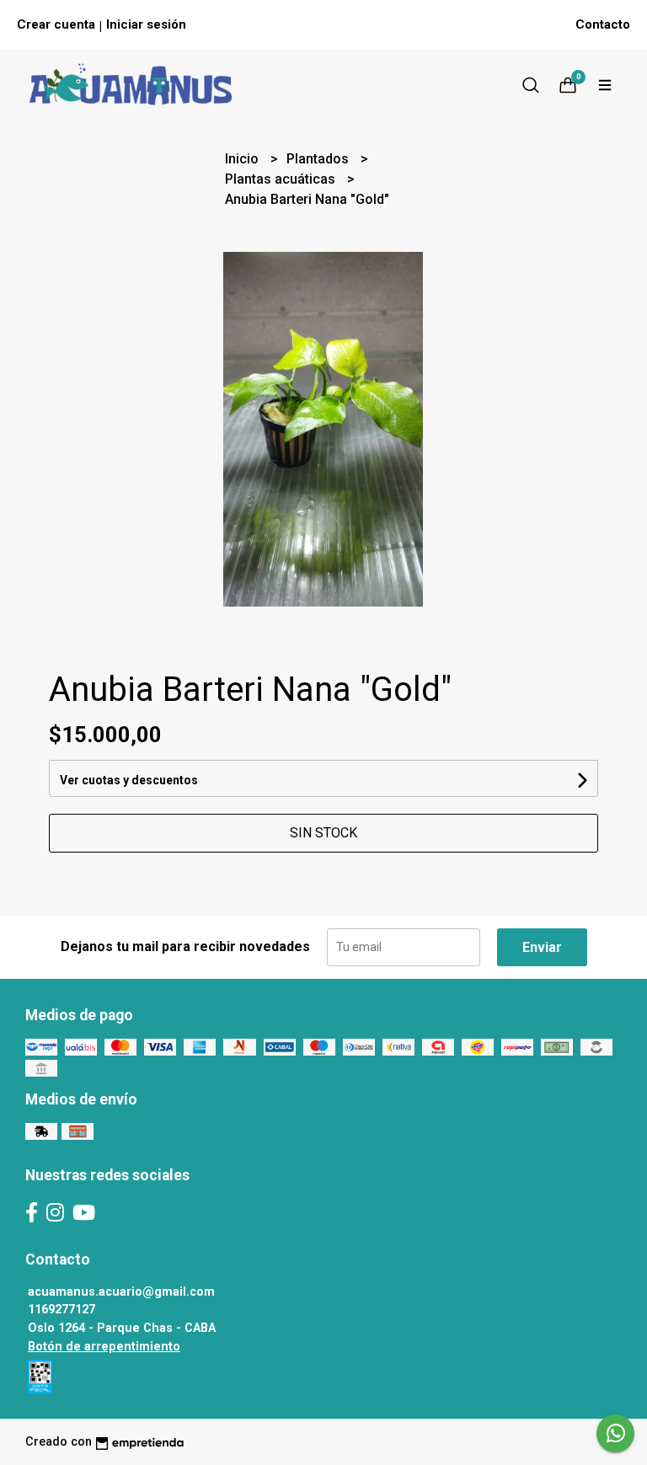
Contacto (602, 24)
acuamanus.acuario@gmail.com (121, 1292)
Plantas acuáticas (282, 179)
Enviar (542, 947)
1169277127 (61, 1309)
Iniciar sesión (146, 24)
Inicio (243, 159)
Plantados (319, 159)
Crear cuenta (56, 24)
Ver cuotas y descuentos (129, 780)
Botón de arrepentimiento (104, 1346)
